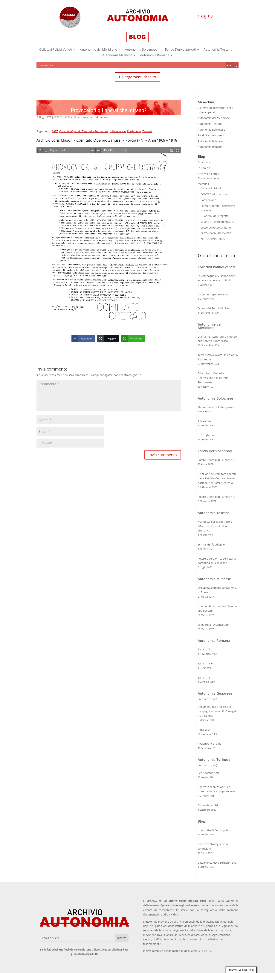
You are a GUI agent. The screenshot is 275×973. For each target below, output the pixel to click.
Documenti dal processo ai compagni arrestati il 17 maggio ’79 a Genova (217, 711)
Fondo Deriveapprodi (180, 50)
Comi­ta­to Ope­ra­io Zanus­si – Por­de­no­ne (83, 131)
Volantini (88, 117)
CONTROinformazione (214, 194)
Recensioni (204, 162)
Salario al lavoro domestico (217, 221)
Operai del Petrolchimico (213, 308)
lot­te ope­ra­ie (118, 131)
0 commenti (103, 117)
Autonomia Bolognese (141, 50)
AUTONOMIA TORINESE (215, 239)
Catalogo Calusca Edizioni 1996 (217, 862)
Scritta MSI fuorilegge (211, 544)
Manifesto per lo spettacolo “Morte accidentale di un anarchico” (215, 526)
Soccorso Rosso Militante (216, 227)
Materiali (203, 184)
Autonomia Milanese (117, 55)
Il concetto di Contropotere (214, 830)
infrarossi (204, 729)
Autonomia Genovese (215, 693)
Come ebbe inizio (208, 805)
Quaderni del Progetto (214, 216)
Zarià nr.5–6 (205, 663)
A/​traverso (204, 421)
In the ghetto (206, 435)
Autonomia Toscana (218, 50)
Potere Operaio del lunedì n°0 (216, 496)
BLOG (137, 37)
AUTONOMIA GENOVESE (216, 233)
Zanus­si (147, 131)
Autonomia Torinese (214, 759)
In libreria (204, 168)
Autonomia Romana (154, 55)
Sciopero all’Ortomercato (213, 624)
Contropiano (208, 200)
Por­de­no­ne (134, 131)
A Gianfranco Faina (209, 743)
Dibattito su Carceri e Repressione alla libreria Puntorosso (213, 377)
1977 (55, 131)
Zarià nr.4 (204, 677)
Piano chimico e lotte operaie (216, 407)
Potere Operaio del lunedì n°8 (216, 460)
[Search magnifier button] (235, 65)
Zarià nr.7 (204, 649)
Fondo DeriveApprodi (215, 451)
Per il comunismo (208, 773)
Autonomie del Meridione (98, 50)
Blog (201, 821)
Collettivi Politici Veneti (55, 50)
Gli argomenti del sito (137, 76)
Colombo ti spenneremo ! (213, 294)
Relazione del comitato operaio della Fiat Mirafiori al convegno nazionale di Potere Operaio (217, 478)
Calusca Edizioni (211, 188)
